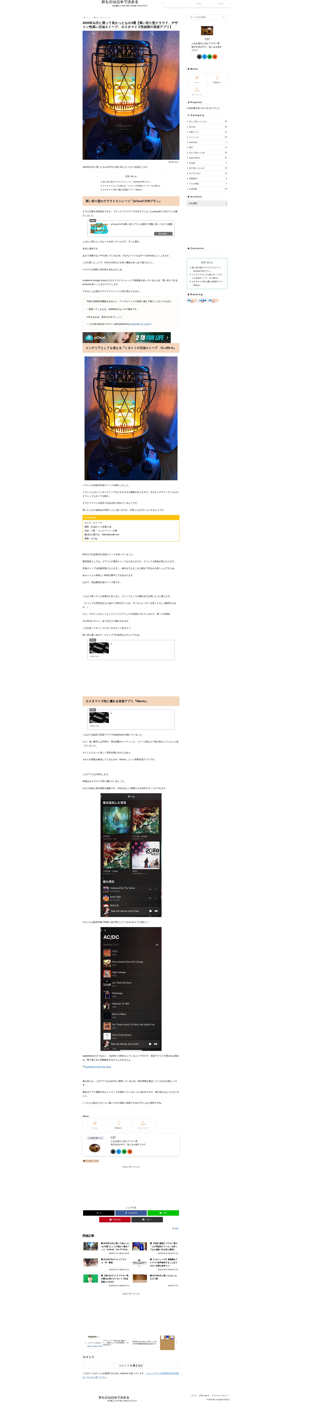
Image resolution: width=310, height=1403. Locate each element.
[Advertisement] (131, 1186)
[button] (147, 1219)
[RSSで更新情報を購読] (129, 1151)
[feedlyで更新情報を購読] (124, 1151)
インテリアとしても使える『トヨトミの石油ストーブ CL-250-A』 (132, 186)
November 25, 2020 (139, 324)
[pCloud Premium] (127, 337)
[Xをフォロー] (118, 1151)
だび (113, 1137)
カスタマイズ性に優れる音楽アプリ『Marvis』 (123, 190)
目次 (127, 176)
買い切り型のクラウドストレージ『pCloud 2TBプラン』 (127, 182)
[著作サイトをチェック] (113, 1151)
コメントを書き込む (131, 1365)
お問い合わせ (204, 1395)
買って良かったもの (91, 1161)
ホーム (194, 1395)
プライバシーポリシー (220, 1395)
